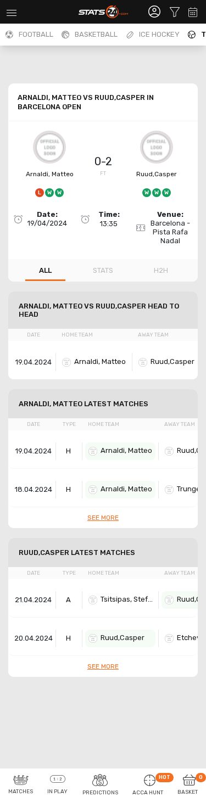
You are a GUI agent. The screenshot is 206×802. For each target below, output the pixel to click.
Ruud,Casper (156, 174)
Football (36, 34)
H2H (161, 270)
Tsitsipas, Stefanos (128, 599)
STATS (103, 270)
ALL (45, 270)
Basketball (96, 34)
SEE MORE (103, 517)
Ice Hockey (159, 34)
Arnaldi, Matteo (50, 174)
